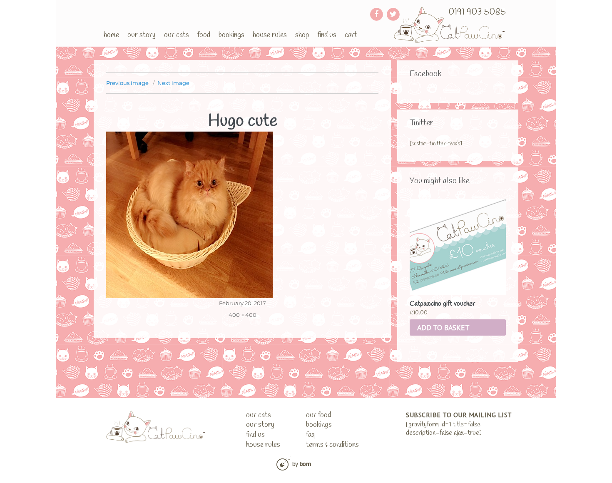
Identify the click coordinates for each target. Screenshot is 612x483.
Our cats (176, 35)
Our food (318, 415)
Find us (327, 35)
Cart (351, 35)
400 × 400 (242, 314)
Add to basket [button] (443, 327)
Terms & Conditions (332, 445)
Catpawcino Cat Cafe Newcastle (450, 25)
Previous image (127, 83)
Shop (302, 35)
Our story (141, 35)
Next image (173, 83)
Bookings (231, 35)
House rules (270, 35)
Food (203, 35)
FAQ (310, 435)
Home (111, 35)
